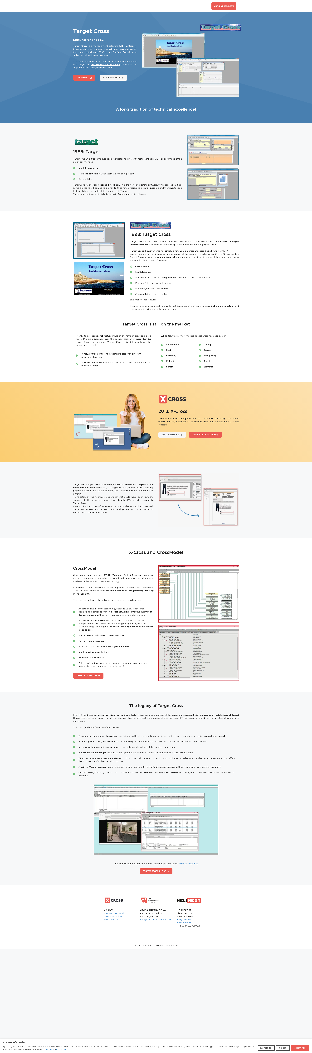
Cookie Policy (48, 1049)
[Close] (310, 1039)
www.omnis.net (127, 49)
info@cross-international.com (156, 919)
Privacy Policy (62, 1049)
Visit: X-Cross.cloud (224, 6)
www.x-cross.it (111, 919)
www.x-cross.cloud (188, 863)
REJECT (282, 1048)
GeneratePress (170, 945)
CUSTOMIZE (265, 1048)
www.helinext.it (185, 922)
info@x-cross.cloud (114, 913)
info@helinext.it (185, 919)
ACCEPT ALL (299, 1048)
